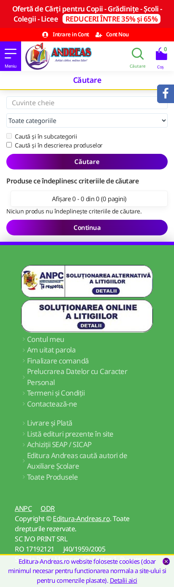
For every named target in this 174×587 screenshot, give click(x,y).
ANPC (23, 508)
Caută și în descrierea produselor (59, 145)
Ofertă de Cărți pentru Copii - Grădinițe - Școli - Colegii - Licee (87, 14)
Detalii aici (123, 580)
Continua (87, 227)
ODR (48, 508)
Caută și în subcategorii (46, 136)
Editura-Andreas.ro (81, 518)
